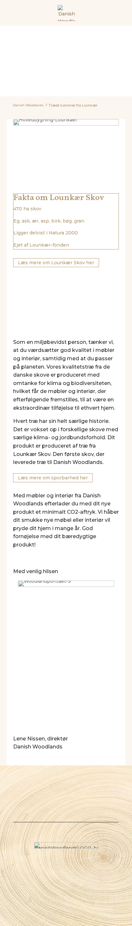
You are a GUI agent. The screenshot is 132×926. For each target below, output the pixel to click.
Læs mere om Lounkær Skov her (56, 263)
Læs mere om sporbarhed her (53, 478)
